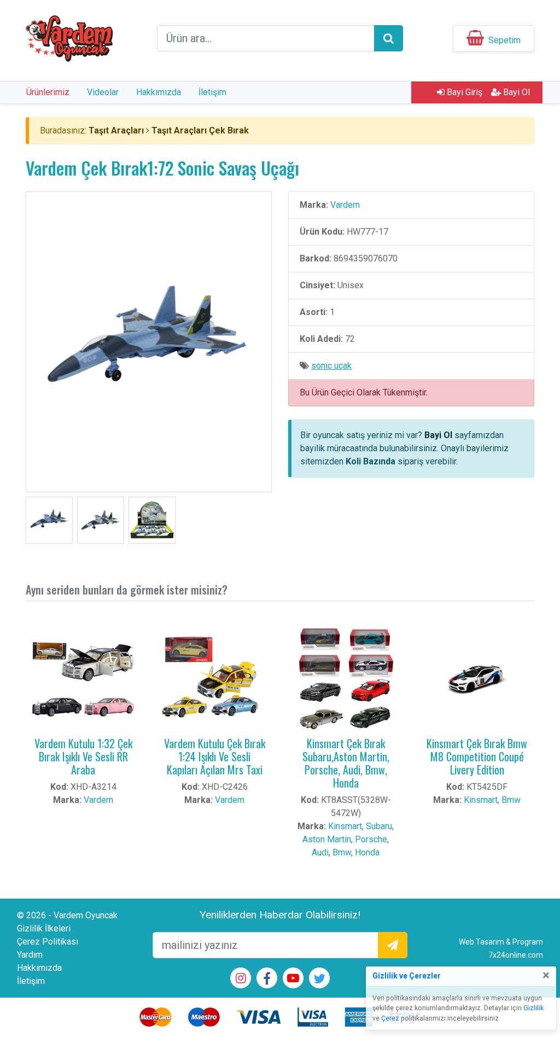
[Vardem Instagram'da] (241, 979)
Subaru (379, 826)
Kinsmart (345, 826)
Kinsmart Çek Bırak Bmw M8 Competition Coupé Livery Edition (477, 756)
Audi (320, 852)
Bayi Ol (515, 92)
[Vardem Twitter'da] (319, 980)
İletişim (212, 92)
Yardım (30, 954)
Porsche (371, 839)
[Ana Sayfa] (69, 37)
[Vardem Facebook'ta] (267, 980)
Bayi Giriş (463, 92)
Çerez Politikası (47, 941)
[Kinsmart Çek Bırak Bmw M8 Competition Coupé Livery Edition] (476, 679)
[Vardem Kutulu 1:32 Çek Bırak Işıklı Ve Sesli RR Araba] (83, 679)
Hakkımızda (158, 92)
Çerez (390, 1018)
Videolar (103, 92)
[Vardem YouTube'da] (293, 979)
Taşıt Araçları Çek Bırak (200, 130)
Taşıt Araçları (116, 130)
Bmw (341, 852)
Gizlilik (533, 1008)
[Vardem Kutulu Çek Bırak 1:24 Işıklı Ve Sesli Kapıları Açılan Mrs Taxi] (214, 679)
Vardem (345, 205)
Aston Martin (326, 839)
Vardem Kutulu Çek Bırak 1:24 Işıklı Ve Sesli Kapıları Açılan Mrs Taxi (214, 756)
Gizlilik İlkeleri (44, 928)
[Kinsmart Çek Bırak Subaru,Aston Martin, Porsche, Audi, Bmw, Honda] (345, 679)
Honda (367, 852)
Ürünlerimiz (47, 92)
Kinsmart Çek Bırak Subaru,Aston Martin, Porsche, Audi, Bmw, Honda (345, 763)
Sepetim (504, 40)
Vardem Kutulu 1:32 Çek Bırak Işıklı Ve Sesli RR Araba (83, 756)
